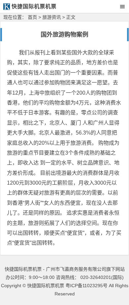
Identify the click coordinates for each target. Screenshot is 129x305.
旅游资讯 (51, 17)
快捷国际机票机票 (45, 285)
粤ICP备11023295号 (86, 285)
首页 (32, 17)
